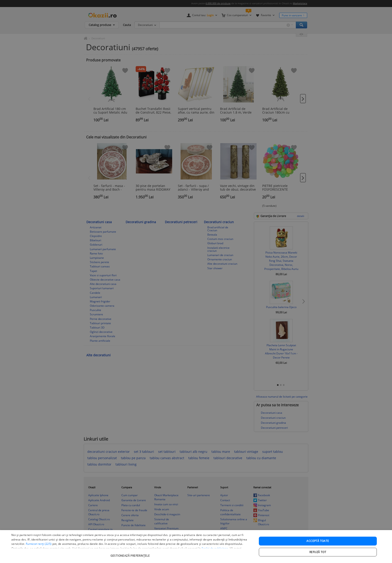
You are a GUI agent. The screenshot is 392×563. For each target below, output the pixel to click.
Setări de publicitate (215, 548)
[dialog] (196, 546)
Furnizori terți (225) (38, 544)
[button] (130, 553)
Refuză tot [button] (317, 552)
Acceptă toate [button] (317, 541)
